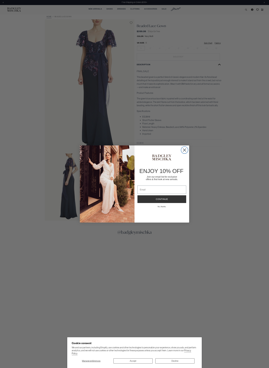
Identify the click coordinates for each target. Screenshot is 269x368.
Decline (174, 361)
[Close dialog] (184, 150)
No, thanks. (162, 206)
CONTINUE (162, 199)
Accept (133, 361)
